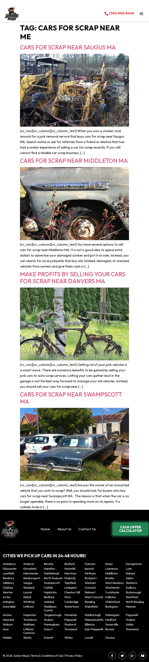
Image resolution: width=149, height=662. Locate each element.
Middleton (111, 573)
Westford (132, 597)
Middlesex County (50, 608)
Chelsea (8, 587)
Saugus (27, 583)
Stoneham (70, 615)
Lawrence (111, 568)
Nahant (130, 573)
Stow (67, 597)
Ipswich (89, 568)
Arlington (8, 602)
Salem (130, 578)
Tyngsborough (52, 615)
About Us (64, 529)
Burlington (111, 606)
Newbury (8, 578)
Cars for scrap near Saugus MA (68, 47)
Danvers (90, 564)
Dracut (48, 629)
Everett (48, 637)
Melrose (131, 606)
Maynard (8, 619)
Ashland (49, 602)
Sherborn (131, 583)
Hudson (48, 619)
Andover (28, 564)
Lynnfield (8, 573)
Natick (27, 597)
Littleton (28, 606)
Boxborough (133, 592)
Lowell (89, 637)
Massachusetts (94, 619)
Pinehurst (70, 624)
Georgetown (134, 564)
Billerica (89, 624)
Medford (110, 619)
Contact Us (87, 529)
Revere (110, 629)
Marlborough (93, 615)
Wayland (28, 587)
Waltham (29, 624)
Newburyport (31, 578)
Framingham (51, 624)
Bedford (49, 597)
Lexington (70, 587)
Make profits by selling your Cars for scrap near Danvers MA (72, 277)
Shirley (27, 637)
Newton (8, 592)
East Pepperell (94, 629)
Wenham (90, 583)
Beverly (48, 564)
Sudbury (131, 587)
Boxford (69, 564)
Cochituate (112, 592)
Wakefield (91, 606)
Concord (90, 587)
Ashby (130, 624)
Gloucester (10, 568)
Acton (7, 597)
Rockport (90, 578)
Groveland (29, 568)
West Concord (94, 597)
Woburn (8, 624)
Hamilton (49, 568)
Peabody (70, 578)
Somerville (111, 624)
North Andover (53, 578)
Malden (7, 637)
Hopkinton (50, 592)
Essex (109, 564)
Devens (110, 637)
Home (45, 529)
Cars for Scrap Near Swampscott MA (71, 398)
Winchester (112, 587)
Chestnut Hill (72, 592)
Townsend (70, 629)
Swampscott (52, 583)
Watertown (71, 606)
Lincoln (27, 592)
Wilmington (112, 615)
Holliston (110, 597)
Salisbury (8, 583)
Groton (7, 615)
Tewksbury (30, 619)
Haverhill (69, 568)
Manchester (30, 573)
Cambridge (71, 602)
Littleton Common (29, 631)
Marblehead (51, 573)
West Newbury (114, 583)
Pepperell (132, 615)
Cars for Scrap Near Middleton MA (74, 160)
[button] (141, 14)
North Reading (135, 602)
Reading (90, 602)
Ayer (6, 629)
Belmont (90, 592)
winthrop (29, 602)
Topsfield (70, 583)
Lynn (129, 568)
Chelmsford (112, 602)
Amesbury (9, 564)
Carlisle (48, 587)
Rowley (109, 578)
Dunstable (9, 606)
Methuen (90, 573)
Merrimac (70, 573)
